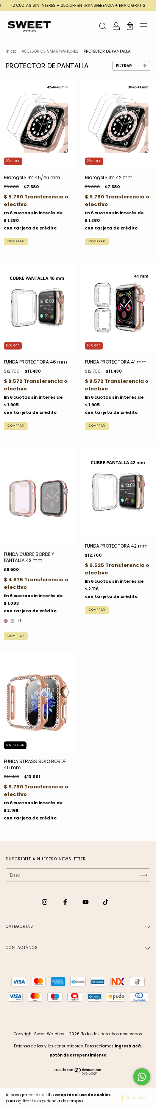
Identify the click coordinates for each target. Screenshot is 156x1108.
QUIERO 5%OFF (78, 150)
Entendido (136, 1098)
